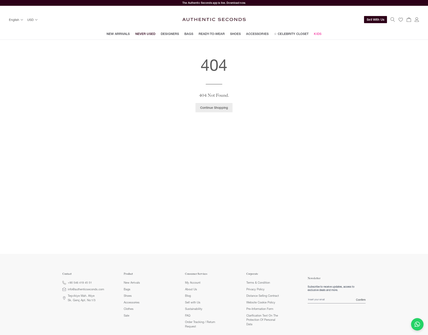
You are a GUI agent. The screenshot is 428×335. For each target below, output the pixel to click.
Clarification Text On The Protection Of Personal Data (262, 320)
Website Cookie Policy (260, 302)
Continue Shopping (214, 108)
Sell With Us (375, 20)
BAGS (188, 34)
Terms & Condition (258, 282)
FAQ (187, 315)
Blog (188, 295)
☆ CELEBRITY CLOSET (291, 34)
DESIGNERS (170, 34)
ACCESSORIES (257, 34)
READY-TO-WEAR (212, 34)
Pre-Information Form (259, 309)
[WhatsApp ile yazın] (417, 324)
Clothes (129, 309)
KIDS (317, 34)
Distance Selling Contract (262, 295)
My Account (192, 282)
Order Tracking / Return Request (200, 324)
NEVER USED (145, 34)
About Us (191, 289)
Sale (126, 315)
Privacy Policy (255, 289)
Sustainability (193, 309)
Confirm (361, 299)
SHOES (235, 34)
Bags (127, 289)
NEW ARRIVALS (118, 34)
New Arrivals (132, 282)
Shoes (128, 295)
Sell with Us (192, 302)
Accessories (132, 302)
